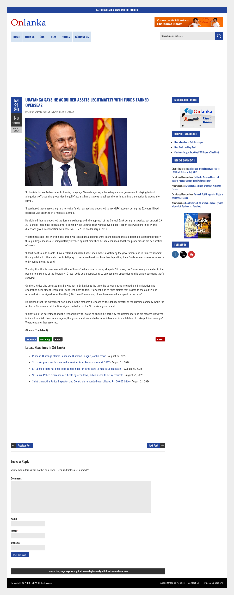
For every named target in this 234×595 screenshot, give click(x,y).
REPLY (160, 339)
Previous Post (24, 445)
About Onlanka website (172, 582)
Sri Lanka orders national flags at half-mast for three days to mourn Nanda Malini (77, 368)
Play (53, 37)
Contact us (82, 37)
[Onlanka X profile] (183, 253)
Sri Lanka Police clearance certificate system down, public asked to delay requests (77, 375)
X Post (58, 339)
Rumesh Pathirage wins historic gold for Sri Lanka (197, 196)
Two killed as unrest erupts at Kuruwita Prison (196, 187)
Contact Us (193, 582)
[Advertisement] (117, 69)
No (16, 118)
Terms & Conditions (212, 582)
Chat (43, 37)
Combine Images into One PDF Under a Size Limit (196, 152)
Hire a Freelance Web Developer (188, 142)
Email (14, 531)
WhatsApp (45, 339)
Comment (16, 122)
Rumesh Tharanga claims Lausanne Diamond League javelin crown (69, 356)
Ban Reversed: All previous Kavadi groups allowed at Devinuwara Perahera (197, 204)
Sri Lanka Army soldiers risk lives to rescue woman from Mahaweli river (195, 178)
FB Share (31, 339)
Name (15, 519)
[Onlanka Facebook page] (175, 253)
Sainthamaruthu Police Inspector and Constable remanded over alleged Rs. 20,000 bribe (81, 381)
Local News (16, 130)
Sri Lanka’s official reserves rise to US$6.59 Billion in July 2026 (195, 170)
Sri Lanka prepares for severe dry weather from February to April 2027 (71, 362)
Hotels (66, 37)
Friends (29, 37)
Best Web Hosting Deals (185, 147)
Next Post (153, 445)
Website (15, 543)
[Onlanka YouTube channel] (191, 253)
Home (16, 37)
